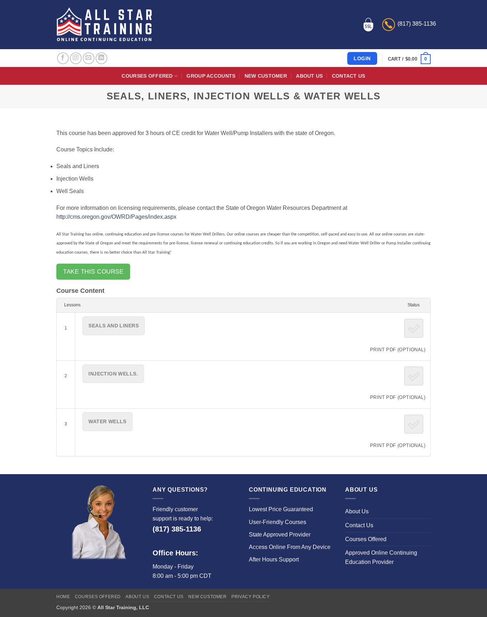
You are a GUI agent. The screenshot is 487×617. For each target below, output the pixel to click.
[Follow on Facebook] (63, 58)
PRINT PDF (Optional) (397, 349)
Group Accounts (210, 76)
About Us (309, 76)
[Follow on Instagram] (76, 58)
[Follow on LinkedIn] (101, 58)
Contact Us (348, 76)
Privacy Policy (250, 596)
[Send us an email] (88, 58)
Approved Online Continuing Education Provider (381, 557)
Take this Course (93, 271)
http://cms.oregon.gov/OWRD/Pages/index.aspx (116, 217)
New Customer (266, 76)
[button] (409, 59)
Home (63, 596)
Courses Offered (147, 76)
